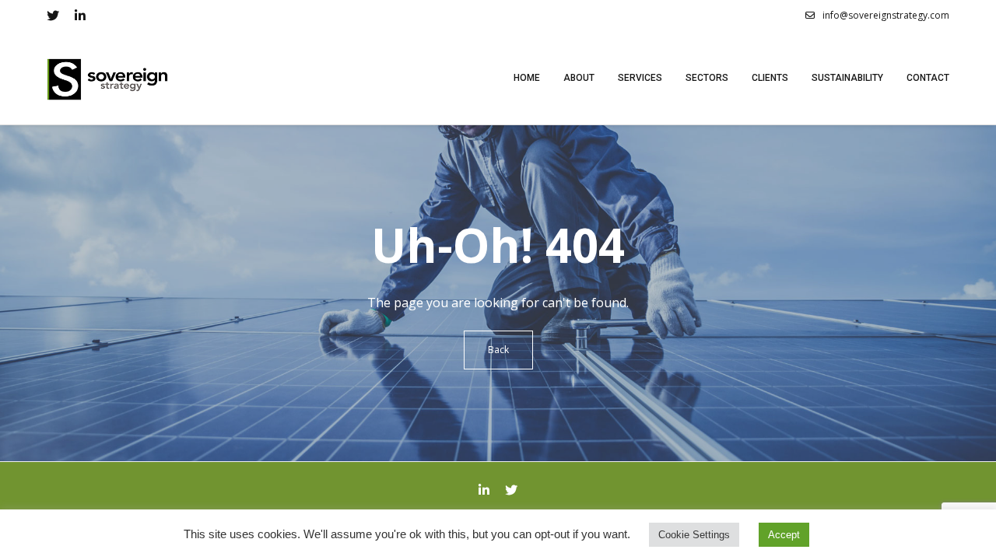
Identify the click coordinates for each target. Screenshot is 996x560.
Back (498, 349)
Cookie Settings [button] (694, 535)
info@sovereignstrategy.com (885, 15)
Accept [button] (784, 535)
